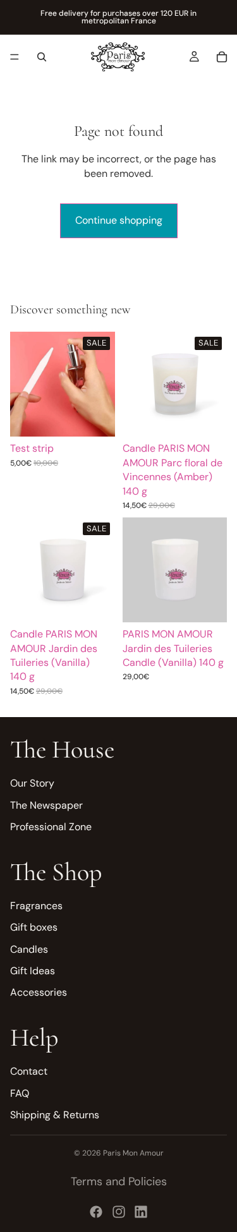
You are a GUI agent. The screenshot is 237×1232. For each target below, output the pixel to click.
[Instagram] (118, 1211)
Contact (28, 1071)
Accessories (38, 992)
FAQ (19, 1092)
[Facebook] (96, 1211)
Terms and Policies (119, 1181)
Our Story (32, 783)
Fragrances (36, 905)
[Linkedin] (141, 1211)
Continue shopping (118, 220)
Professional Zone (51, 826)
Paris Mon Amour (133, 1153)
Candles (29, 949)
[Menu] (14, 56)
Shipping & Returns (54, 1114)
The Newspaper (46, 805)
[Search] (42, 57)
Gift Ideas (32, 970)
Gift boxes (34, 927)
